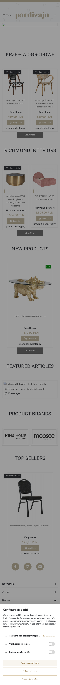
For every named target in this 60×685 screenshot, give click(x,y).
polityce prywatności (11, 627)
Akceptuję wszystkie (30, 679)
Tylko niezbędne (30, 671)
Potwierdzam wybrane (30, 663)
